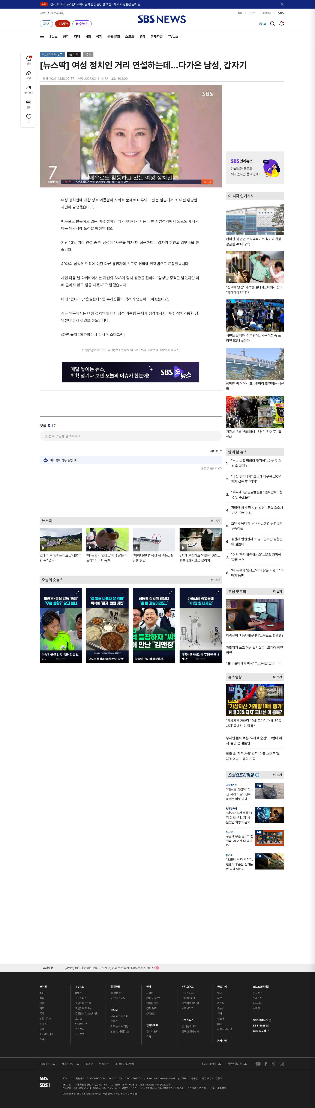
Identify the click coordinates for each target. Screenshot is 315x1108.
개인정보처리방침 (124, 1064)
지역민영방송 (237, 1064)
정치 (66, 37)
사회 (88, 37)
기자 (219, 1013)
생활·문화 (113, 37)
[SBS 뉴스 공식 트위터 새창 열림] (273, 1063)
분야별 (43, 985)
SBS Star (259, 1025)
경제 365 (151, 1008)
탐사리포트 (152, 1024)
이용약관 (104, 1064)
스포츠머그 (188, 993)
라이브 (220, 1003)
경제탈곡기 (231, 808)
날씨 (219, 993)
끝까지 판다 (152, 1031)
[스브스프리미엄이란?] (258, 775)
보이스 (114, 1021)
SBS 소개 (47, 1064)
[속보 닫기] (282, 4)
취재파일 (157, 37)
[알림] (281, 23)
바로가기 (221, 985)
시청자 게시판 (224, 1029)
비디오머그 (188, 985)
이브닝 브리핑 (118, 998)
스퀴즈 (256, 1008)
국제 (99, 37)
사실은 (149, 993)
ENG (239, 13)
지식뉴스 (257, 993)
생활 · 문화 (45, 1018)
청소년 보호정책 (218, 1088)
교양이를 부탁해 (190, 1003)
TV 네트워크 (46, 1034)
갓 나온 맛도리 (189, 1026)
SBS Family (211, 1064)
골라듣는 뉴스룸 (119, 1016)
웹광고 (89, 1064)
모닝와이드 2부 (52, 54)
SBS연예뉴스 (260, 1019)
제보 (219, 998)
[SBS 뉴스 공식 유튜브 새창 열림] (258, 1064)
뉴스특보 (79, 1034)
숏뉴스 (220, 1008)
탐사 (148, 1036)
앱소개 (220, 1018)
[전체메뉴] (42, 36)
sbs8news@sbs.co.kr (165, 1078)
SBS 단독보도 (153, 998)
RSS (219, 1023)
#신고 (262, 24)
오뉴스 (78, 1018)
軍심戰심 (116, 993)
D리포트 (150, 1013)
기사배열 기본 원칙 (197, 1088)
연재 (148, 985)
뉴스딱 (73, 54)
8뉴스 (53, 37)
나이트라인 (81, 1023)
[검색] (272, 23)
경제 (77, 37)
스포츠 (129, 37)
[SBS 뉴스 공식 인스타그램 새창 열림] (282, 1063)
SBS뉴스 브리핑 (119, 1026)
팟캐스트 (257, 998)
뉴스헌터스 (81, 998)
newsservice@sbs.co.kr (158, 1084)
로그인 (252, 13)
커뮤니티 (257, 1003)
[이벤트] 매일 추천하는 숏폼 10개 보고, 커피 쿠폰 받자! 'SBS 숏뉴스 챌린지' (109, 967)
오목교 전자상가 (190, 1031)
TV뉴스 (173, 37)
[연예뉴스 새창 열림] (255, 167)
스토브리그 (188, 1008)
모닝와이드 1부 (83, 1003)
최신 (42, 993)
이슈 (42, 1039)
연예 (143, 37)
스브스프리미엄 (261, 985)
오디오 (114, 1008)
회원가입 (266, 13)
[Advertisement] (130, 493)
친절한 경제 (152, 1003)
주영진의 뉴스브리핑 (86, 1013)
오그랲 (229, 831)
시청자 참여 (70, 1064)
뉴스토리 (79, 1029)
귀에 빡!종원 (188, 998)
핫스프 (229, 855)
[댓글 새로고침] (54, 425)
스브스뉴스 (188, 1019)
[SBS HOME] (281, 13)
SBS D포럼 (259, 1030)
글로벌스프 (231, 785)
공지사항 (221, 1040)
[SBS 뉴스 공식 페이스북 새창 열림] (266, 1063)
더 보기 (214, 519)
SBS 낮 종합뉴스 (120, 1031)
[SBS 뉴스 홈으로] (162, 19)
